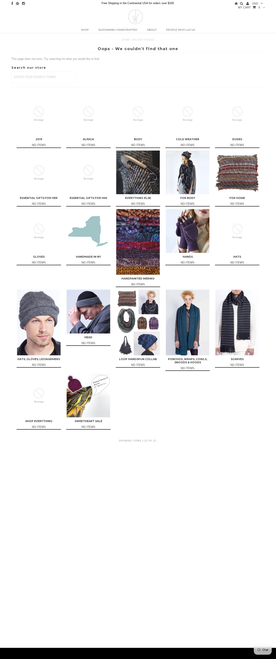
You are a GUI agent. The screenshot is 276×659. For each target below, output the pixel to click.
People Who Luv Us (180, 29)
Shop (85, 29)
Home (126, 39)
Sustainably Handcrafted (117, 29)
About (152, 29)
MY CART (249, 7)
